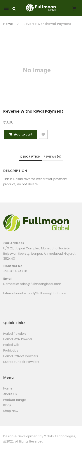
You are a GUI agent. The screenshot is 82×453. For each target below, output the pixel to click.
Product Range (14, 400)
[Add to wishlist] (43, 134)
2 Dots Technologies (59, 436)
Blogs (7, 405)
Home (8, 24)
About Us (10, 394)
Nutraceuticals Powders (21, 362)
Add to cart (23, 134)
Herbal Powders (14, 333)
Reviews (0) (52, 156)
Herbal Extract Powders (20, 356)
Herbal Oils (11, 345)
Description (30, 156)
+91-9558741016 (15, 271)
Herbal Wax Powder (17, 339)
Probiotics (10, 350)
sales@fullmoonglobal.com (40, 284)
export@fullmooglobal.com (45, 293)
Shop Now (10, 411)
